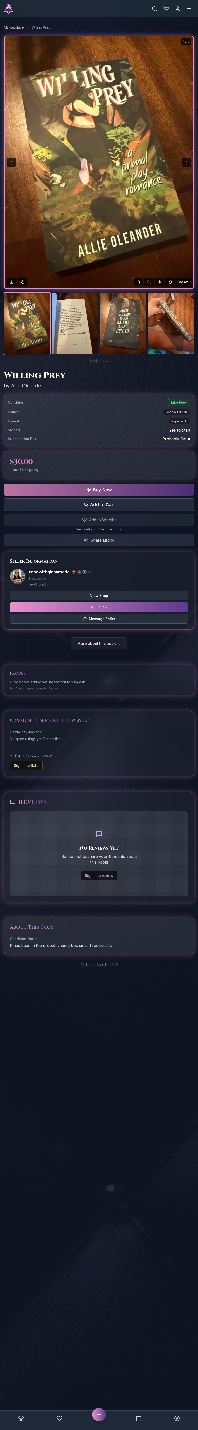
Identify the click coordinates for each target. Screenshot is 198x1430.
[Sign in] (178, 9)
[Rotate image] (170, 282)
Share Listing (102, 540)
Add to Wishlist (102, 520)
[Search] (154, 9)
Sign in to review (99, 875)
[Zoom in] (149, 282)
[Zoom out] (138, 282)
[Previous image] (11, 162)
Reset (184, 282)
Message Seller (102, 619)
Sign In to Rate (26, 765)
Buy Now (102, 489)
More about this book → (99, 643)
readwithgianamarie (49, 571)
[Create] (99, 1414)
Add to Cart (102, 504)
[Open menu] (189, 9)
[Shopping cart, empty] (166, 9)
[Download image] (11, 282)
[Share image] (22, 282)
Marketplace (14, 27)
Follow (102, 607)
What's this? (80, 720)
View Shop (99, 595)
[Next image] (186, 162)
